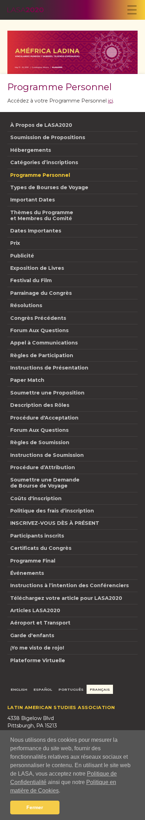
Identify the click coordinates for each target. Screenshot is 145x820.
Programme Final (32, 561)
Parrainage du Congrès (41, 293)
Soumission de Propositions (47, 137)
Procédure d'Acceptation (44, 418)
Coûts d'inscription (36, 498)
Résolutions (26, 305)
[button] (63, 791)
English (19, 689)
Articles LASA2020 (35, 610)
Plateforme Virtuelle (37, 660)
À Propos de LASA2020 (41, 125)
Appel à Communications (44, 343)
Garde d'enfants (32, 635)
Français (100, 689)
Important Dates (32, 200)
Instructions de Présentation (49, 368)
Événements (27, 573)
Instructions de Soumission (47, 455)
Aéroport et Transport (40, 623)
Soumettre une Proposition (47, 393)
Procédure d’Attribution (42, 467)
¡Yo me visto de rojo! (37, 648)
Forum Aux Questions (39, 330)
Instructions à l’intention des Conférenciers (69, 585)
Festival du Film (31, 280)
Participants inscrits (37, 536)
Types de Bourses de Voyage (49, 187)
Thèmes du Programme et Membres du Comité (41, 215)
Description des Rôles (39, 405)
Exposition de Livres (37, 268)
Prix (15, 243)
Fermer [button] (34, 807)
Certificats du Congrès (40, 548)
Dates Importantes (35, 231)
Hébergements (30, 150)
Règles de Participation (41, 355)
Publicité (22, 256)
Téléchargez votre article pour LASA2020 (66, 598)
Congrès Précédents (38, 318)
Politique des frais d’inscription (52, 511)
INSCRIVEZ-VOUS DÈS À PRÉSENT (54, 523)
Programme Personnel (40, 175)
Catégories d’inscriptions (44, 162)
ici (110, 101)
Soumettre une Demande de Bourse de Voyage (45, 483)
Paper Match (27, 380)
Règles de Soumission (39, 442)
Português (70, 689)
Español (42, 689)
